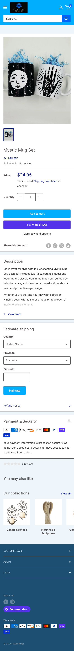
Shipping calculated (45, 181)
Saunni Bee (10, 158)
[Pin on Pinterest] (55, 245)
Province (9, 352)
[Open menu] (5, 7)
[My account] (60, 7)
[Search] (66, 18)
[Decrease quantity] (21, 197)
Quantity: (9, 197)
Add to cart (37, 213)
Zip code (8, 369)
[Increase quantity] (39, 197)
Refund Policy (11, 405)
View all (66, 493)
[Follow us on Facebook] (5, 601)
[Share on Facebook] (48, 245)
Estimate (14, 390)
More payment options (37, 233)
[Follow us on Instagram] (12, 601)
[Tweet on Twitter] (61, 245)
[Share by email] (68, 245)
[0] (68, 7)
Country (8, 336)
